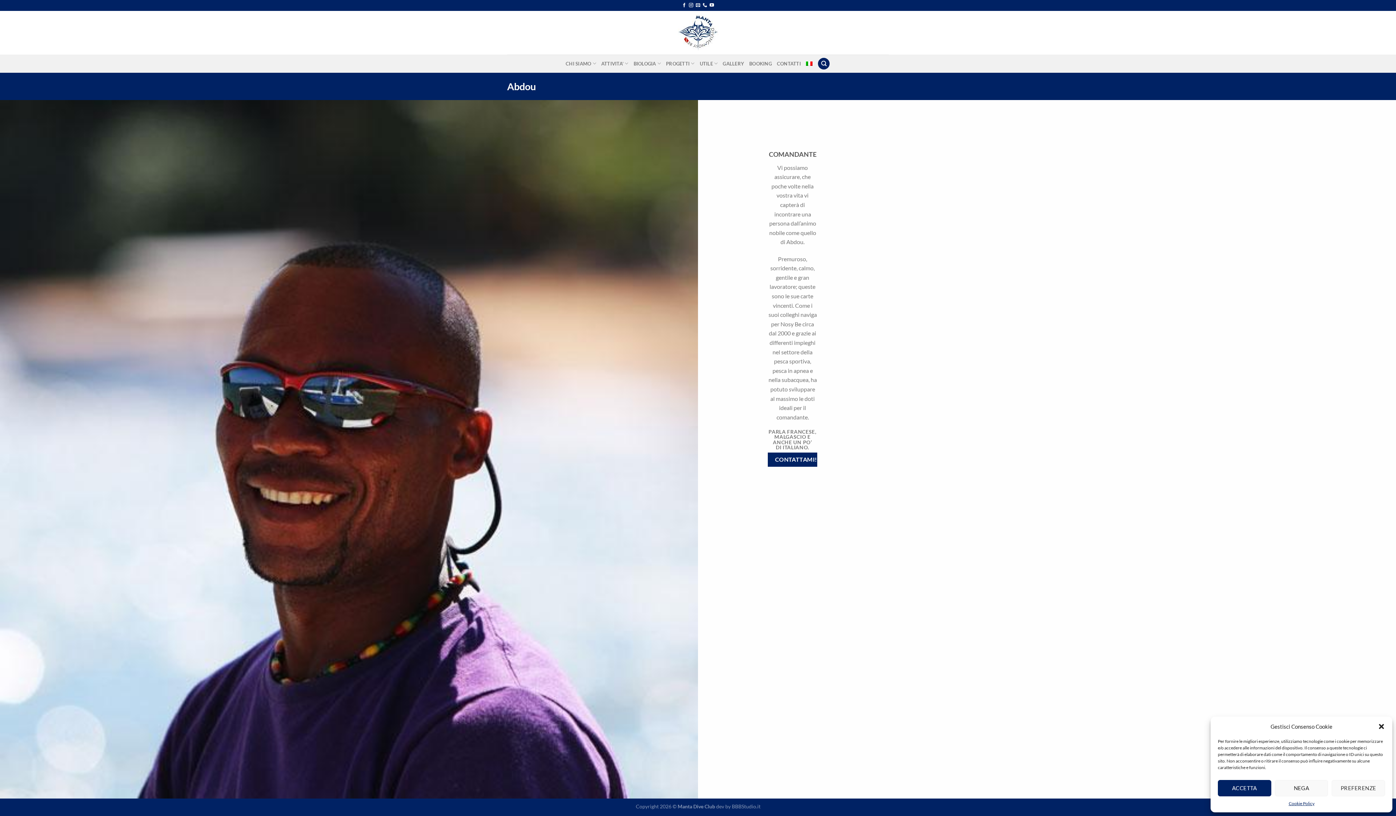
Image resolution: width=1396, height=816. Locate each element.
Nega (1301, 788)
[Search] (824, 64)
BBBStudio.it (746, 806)
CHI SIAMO (578, 64)
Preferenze (1358, 788)
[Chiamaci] (705, 5)
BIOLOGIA (645, 64)
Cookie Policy (1302, 803)
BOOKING (760, 64)
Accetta (1244, 788)
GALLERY (733, 64)
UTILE (706, 64)
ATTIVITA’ (612, 64)
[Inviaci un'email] (698, 5)
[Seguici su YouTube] (712, 5)
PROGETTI (678, 64)
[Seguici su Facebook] (684, 5)
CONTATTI (789, 64)
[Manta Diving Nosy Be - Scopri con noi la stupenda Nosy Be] (698, 33)
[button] (1381, 726)
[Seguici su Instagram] (691, 5)
